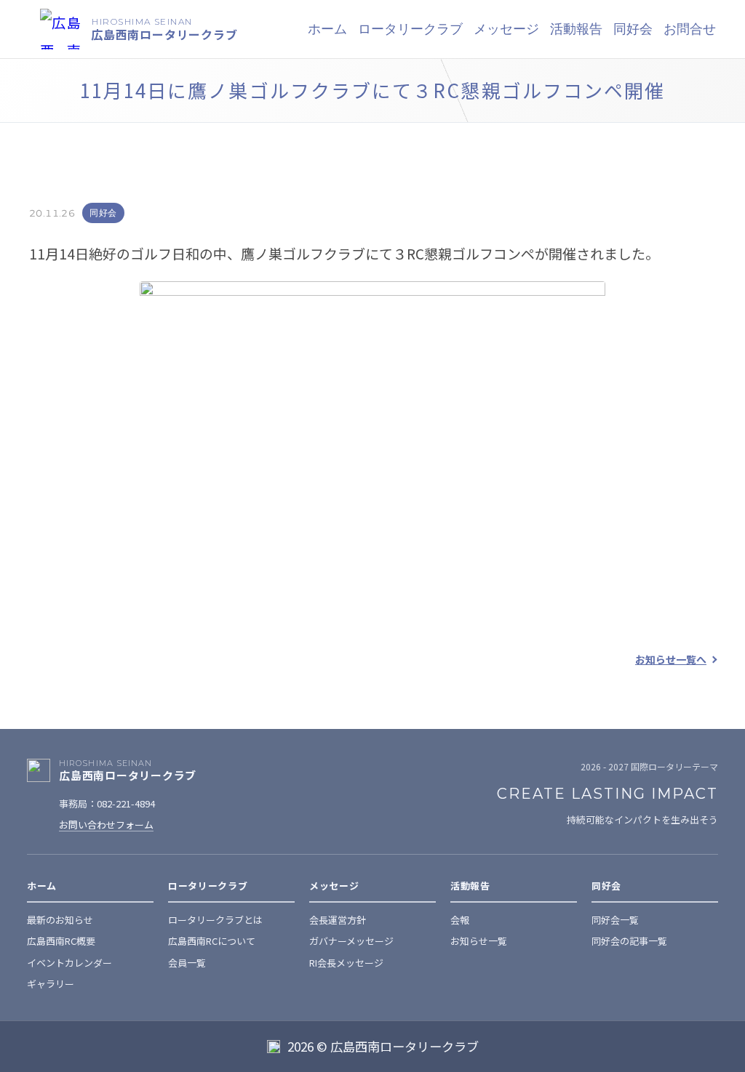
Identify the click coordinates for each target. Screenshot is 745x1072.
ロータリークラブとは (215, 920)
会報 (459, 920)
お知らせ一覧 (478, 941)
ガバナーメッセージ (351, 941)
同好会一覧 (615, 920)
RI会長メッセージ (346, 963)
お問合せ (690, 29)
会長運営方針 (337, 920)
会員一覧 (187, 963)
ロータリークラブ (410, 29)
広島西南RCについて (211, 941)
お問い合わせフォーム (106, 824)
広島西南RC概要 (61, 941)
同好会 (103, 212)
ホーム (327, 29)
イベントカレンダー (69, 963)
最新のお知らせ (60, 920)
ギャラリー (50, 984)
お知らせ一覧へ (670, 659)
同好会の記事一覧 (629, 941)
